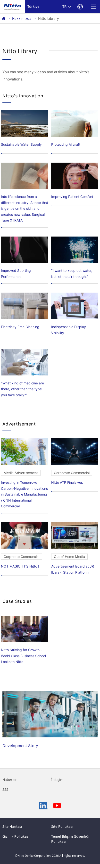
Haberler (9, 779)
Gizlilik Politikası (15, 836)
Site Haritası (12, 826)
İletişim (57, 779)
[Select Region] (80, 6)
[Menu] (93, 6)
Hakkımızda (21, 18)
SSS (5, 789)
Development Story (20, 745)
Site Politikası (62, 826)
